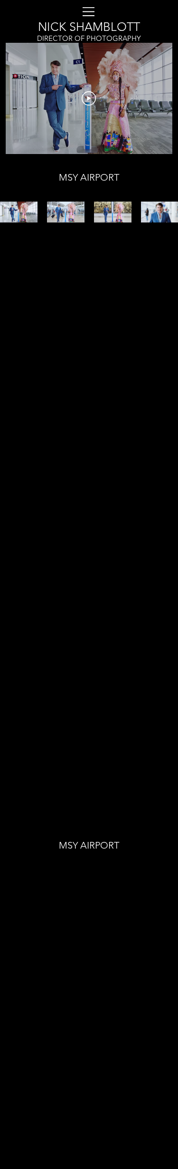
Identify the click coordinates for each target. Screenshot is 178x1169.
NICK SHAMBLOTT (89, 26)
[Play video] (89, 98)
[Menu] (155, 21)
